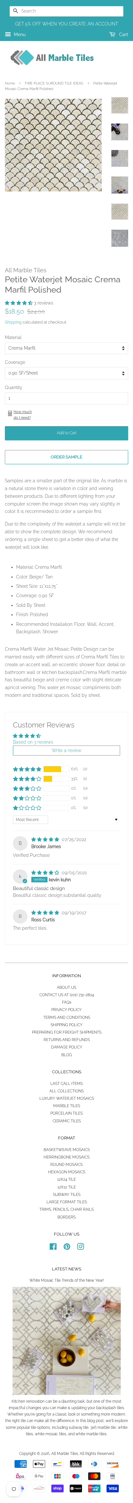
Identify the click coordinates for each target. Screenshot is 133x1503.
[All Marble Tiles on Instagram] (80, 1248)
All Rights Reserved (97, 1453)
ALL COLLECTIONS (66, 1091)
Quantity (13, 387)
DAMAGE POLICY (66, 1047)
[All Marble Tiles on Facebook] (53, 1248)
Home (10, 83)
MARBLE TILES (66, 1106)
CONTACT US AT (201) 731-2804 (66, 995)
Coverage (15, 362)
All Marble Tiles (64, 1453)
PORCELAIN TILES (66, 1113)
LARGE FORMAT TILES (66, 1202)
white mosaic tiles (50, 1434)
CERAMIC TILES (67, 1121)
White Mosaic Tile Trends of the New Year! (66, 1280)
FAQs (66, 1002)
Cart (123, 34)
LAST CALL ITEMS (66, 1083)
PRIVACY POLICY (66, 1009)
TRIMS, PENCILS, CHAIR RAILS (66, 1209)
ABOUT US (66, 987)
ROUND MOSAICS (66, 1164)
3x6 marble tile (103, 1427)
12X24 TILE (66, 1179)
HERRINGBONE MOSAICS (66, 1157)
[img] (45, 839)
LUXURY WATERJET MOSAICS (66, 1098)
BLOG (66, 1055)
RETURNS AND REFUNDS (67, 1039)
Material (13, 337)
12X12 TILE (66, 1187)
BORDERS (66, 1217)
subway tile (78, 1427)
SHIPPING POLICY (67, 1025)
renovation (35, 1401)
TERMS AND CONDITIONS (66, 1017)
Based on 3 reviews (33, 742)
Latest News (66, 1269)
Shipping (13, 322)
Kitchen (18, 1401)
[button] (19, 303)
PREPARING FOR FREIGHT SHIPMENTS (66, 1032)
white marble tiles (91, 1434)
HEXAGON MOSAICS (66, 1172)
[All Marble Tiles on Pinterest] (66, 1248)
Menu (19, 34)
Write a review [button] (66, 750)
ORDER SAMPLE (66, 457)
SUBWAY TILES (66, 1194)
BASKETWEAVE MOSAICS (67, 1149)
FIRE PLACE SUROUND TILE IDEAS (54, 83)
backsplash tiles (110, 1408)
